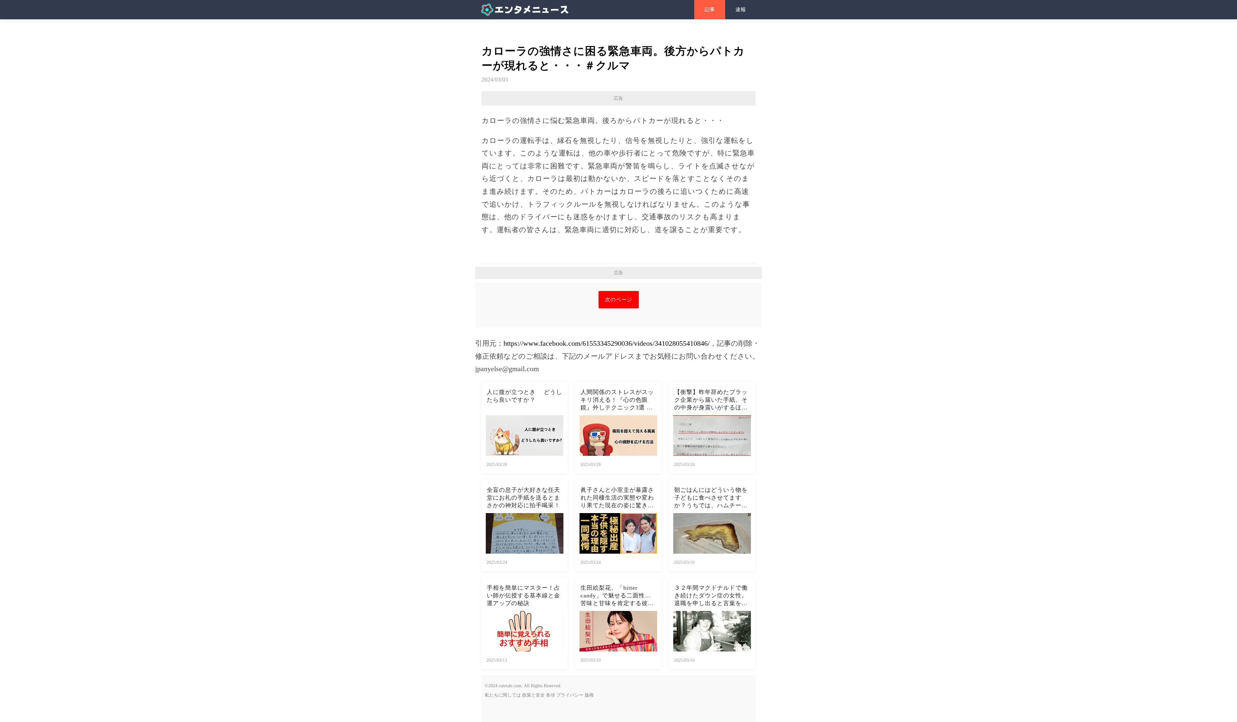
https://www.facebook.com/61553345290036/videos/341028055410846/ (606, 343)
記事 (710, 9)
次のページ (618, 299)
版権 (589, 695)
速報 (740, 9)
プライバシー (569, 695)
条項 (550, 695)
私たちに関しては (503, 695)
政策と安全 (533, 695)
